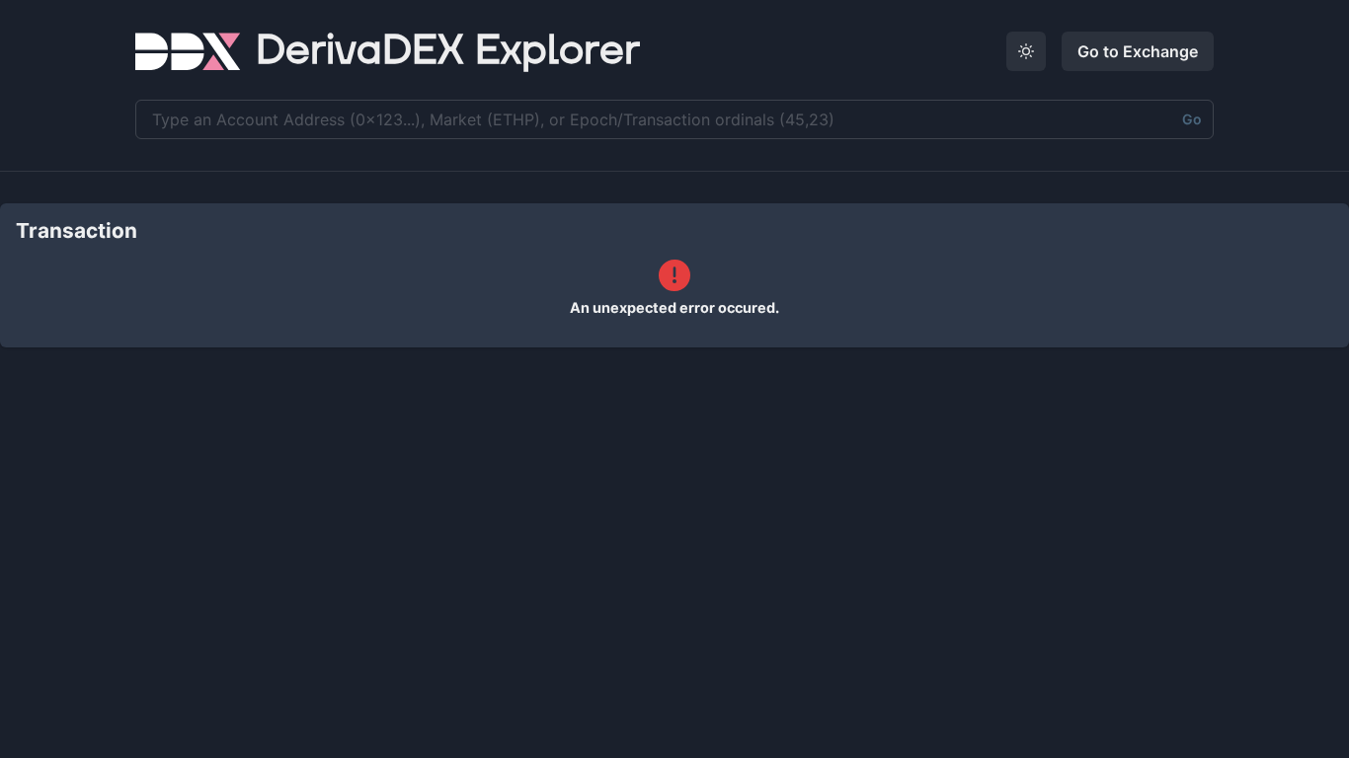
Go (1192, 119)
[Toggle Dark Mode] (1026, 51)
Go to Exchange (1137, 51)
